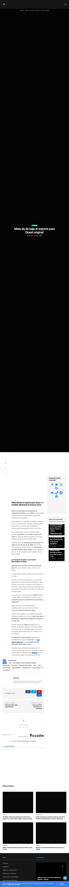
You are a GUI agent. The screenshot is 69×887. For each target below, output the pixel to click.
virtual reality (36, 667)
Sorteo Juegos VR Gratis (10, 880)
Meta (10, 663)
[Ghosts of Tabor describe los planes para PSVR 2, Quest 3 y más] (18, 833)
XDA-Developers (12, 660)
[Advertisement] (28, 468)
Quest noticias (7, 667)
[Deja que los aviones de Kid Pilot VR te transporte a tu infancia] (51, 833)
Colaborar (6, 866)
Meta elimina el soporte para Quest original (24, 663)
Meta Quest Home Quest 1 (25, 665)
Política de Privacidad (13, 884)
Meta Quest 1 (14, 665)
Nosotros (5, 863)
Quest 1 (40, 665)
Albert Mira (30, 235)
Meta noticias (6, 665)
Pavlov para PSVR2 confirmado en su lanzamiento (37, 706)
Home (21, 10)
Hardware (34, 225)
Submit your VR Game (9, 873)
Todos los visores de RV (10, 870)
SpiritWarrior (53, 546)
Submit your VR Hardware (10, 877)
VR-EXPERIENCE (6, 670)
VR (42, 667)
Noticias (5, 845)
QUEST (34, 665)
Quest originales (16, 667)
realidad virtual (26, 667)
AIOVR (4, 814)
